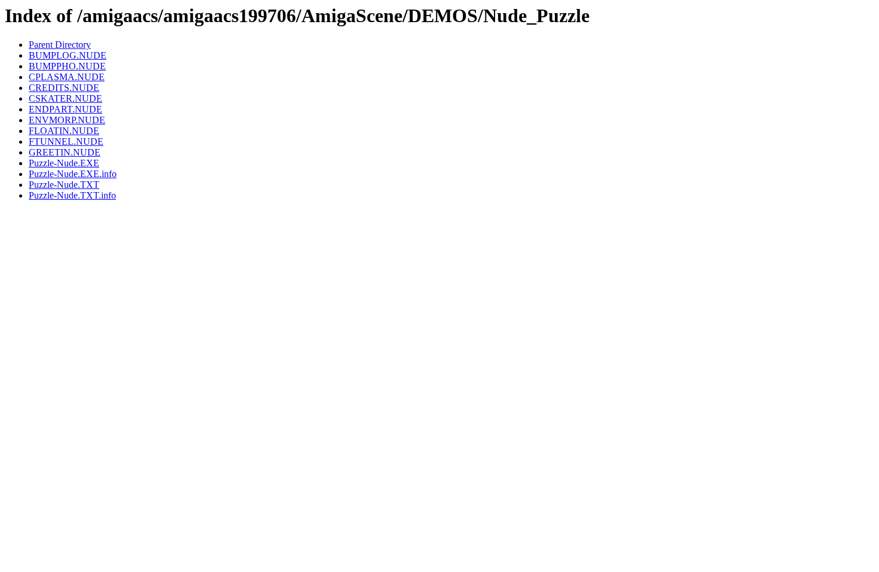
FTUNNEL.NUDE (66, 141)
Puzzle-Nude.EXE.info (73, 174)
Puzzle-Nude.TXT (64, 184)
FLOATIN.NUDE (64, 131)
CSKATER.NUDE (65, 98)
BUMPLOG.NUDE (67, 55)
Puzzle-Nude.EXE (64, 163)
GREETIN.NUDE (64, 152)
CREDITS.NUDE (64, 88)
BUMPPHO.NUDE (67, 66)
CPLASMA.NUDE (67, 77)
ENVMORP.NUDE (67, 120)
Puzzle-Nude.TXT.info (72, 195)
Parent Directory (60, 44)
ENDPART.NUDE (65, 109)
